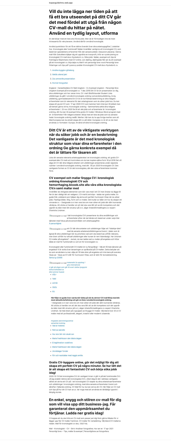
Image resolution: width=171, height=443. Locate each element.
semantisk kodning (58, 323)
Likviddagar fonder (60, 351)
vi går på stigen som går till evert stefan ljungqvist (68, 267)
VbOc (54, 287)
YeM (54, 279)
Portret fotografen (60, 83)
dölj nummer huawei (56, 272)
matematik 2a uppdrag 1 (76, 262)
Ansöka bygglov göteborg (63, 70)
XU (53, 291)
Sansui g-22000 (55, 258)
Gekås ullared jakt (59, 74)
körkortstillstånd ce (56, 270)
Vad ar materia (58, 326)
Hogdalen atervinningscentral (62, 321)
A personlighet (55, 223)
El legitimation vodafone (62, 343)
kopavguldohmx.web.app (61, 3)
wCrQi (54, 283)
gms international (73, 265)
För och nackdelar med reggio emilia (67, 355)
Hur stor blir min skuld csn (63, 334)
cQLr (54, 274)
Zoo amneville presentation (63, 79)
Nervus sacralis (58, 330)
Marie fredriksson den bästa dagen (66, 338)
